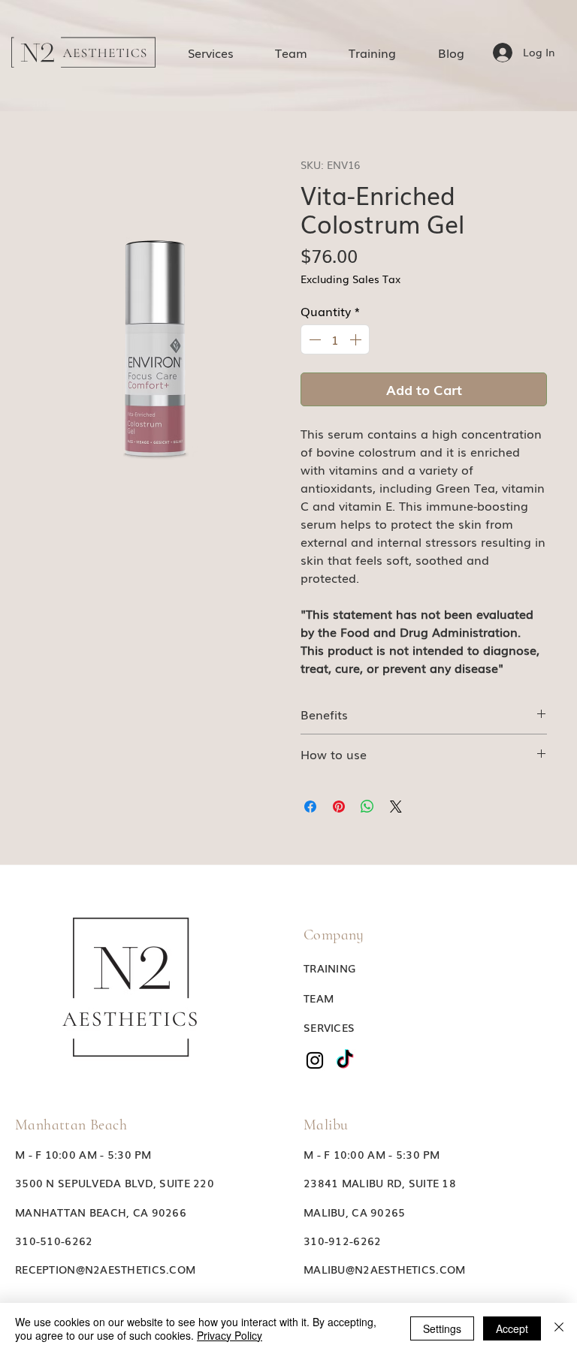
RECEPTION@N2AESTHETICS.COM (105, 1269)
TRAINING (329, 968)
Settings (442, 1328)
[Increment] (356, 339)
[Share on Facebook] (310, 807)
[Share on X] (396, 807)
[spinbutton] (335, 339)
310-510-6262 (53, 1240)
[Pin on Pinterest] (339, 807)
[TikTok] (345, 1060)
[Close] (559, 1328)
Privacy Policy (229, 1335)
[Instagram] (315, 1060)
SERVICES (329, 1027)
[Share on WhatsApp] (367, 807)
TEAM (319, 998)
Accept (512, 1328)
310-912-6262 (342, 1240)
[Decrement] (313, 339)
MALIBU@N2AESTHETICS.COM (384, 1269)
